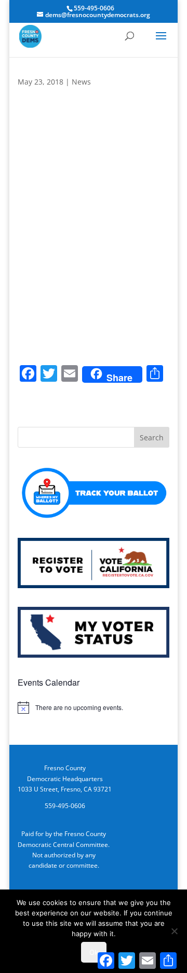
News (81, 82)
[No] (174, 931)
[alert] (93, 707)
